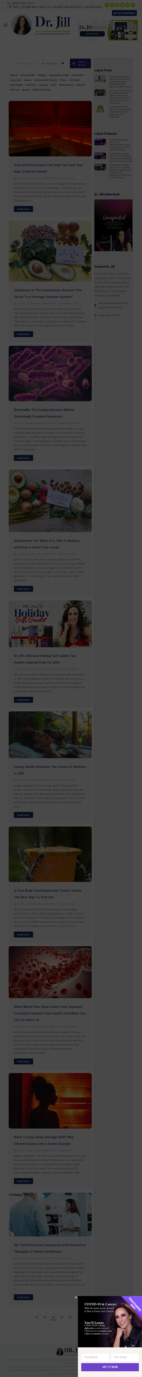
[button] (76, 1297)
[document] (71, 688)
